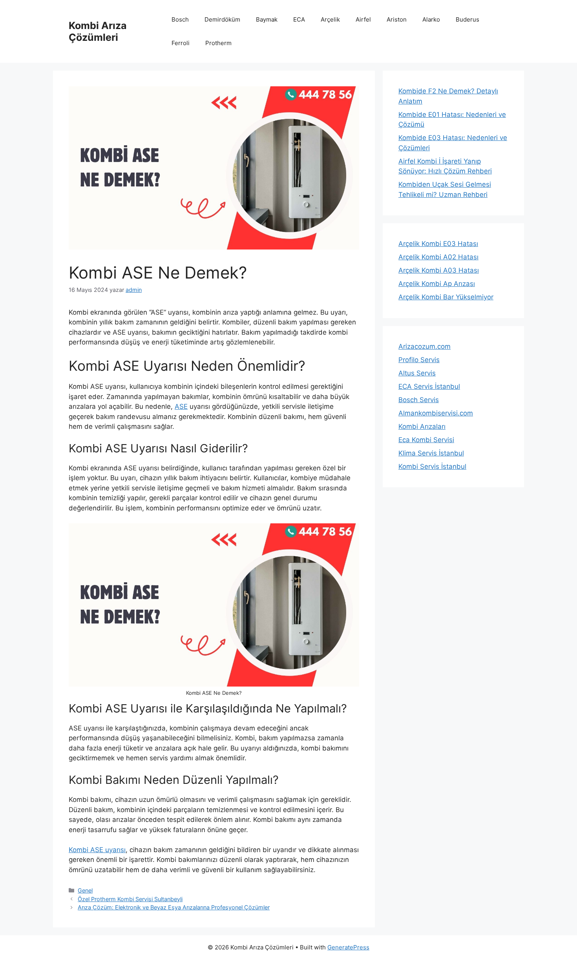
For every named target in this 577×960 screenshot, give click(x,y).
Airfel (363, 19)
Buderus (467, 19)
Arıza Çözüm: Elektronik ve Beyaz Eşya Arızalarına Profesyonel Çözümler (174, 907)
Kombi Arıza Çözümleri (98, 31)
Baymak (267, 19)
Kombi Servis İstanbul (432, 466)
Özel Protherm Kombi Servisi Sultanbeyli (130, 899)
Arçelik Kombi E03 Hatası (438, 244)
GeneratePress (348, 947)
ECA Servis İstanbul (429, 386)
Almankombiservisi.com (435, 413)
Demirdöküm (222, 19)
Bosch (180, 19)
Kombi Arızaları (422, 426)
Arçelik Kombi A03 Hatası (438, 270)
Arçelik (330, 19)
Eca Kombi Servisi (426, 440)
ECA (299, 19)
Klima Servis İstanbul (431, 453)
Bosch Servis (418, 400)
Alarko (431, 19)
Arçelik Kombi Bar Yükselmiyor (445, 297)
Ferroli (181, 43)
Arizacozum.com (424, 346)
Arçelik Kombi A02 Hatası (438, 257)
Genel (85, 890)
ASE (181, 406)
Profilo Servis (419, 360)
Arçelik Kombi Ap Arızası (436, 284)
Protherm (218, 43)
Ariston (397, 19)
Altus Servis (417, 373)
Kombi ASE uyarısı (97, 850)
